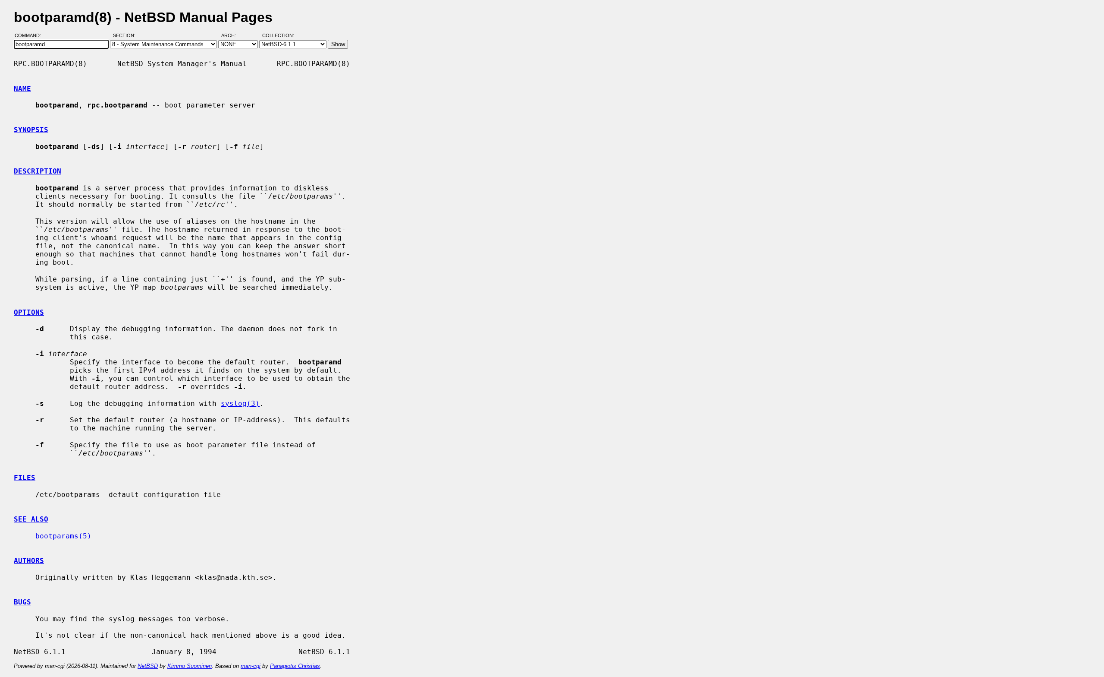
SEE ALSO (31, 519)
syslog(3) (240, 403)
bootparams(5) (63, 536)
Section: (126, 35)
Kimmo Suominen (189, 666)
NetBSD (148, 666)
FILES (24, 478)
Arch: (232, 35)
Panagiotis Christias (295, 666)
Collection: (278, 35)
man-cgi (250, 666)
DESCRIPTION (37, 171)
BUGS (22, 602)
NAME (22, 89)
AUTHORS (29, 561)
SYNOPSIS (31, 130)
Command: (30, 35)
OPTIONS (29, 312)
